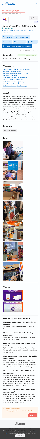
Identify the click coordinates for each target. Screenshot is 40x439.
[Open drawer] (3, 4)
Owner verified (8, 28)
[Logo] (10, 4)
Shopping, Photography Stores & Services (16, 73)
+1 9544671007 (24, 37)
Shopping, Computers (10, 76)
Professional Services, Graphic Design (15, 86)
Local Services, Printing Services (13, 84)
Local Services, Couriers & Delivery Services (16, 69)
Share (35, 18)
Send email (20, 42)
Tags (29, 428)
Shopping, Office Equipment (12, 71)
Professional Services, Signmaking (13, 82)
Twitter (8, 42)
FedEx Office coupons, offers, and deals (18, 46)
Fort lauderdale (14, 10)
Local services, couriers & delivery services (13, 12)
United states (5, 10)
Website (33, 42)
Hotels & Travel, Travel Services (13, 80)
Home (11, 428)
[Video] (13, 295)
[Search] (37, 4)
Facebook (9, 37)
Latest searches (20, 428)
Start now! (32, 415)
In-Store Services (10, 130)
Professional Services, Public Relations (15, 78)
